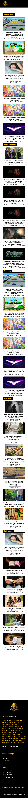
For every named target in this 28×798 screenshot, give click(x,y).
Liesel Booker (10, 38)
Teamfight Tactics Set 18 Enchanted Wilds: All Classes (14, 118)
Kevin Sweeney (10, 184)
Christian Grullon (10, 245)
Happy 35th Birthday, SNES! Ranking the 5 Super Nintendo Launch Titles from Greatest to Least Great (14, 35)
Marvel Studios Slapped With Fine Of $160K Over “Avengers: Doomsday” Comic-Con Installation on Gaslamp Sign (14, 264)
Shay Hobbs (10, 164)
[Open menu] (24, 4)
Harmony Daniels (14, 441)
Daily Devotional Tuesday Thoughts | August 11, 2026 (14, 628)
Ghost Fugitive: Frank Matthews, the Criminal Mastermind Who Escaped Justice (14, 416)
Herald (7, 761)
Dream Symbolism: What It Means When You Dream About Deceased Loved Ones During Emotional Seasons (14, 78)
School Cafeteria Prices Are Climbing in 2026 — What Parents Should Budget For (14, 438)
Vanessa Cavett (10, 573)
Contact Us (8, 774)
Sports (7, 758)
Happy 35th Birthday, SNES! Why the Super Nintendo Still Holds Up (14, 57)
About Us (8, 772)
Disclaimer (15, 794)
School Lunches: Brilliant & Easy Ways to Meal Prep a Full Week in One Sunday (14, 523)
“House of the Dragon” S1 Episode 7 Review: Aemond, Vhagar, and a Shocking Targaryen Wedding (14, 222)
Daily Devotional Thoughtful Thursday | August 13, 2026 (14, 590)
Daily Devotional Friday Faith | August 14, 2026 (14, 571)
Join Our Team (9, 777)
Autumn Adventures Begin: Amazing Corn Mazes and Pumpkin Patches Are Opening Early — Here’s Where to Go (14, 460)
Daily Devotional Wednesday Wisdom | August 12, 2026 (14, 609)
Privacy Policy (7, 794)
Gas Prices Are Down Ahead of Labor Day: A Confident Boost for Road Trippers (14, 482)
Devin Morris (10, 101)
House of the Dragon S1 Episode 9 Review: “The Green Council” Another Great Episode (14, 181)
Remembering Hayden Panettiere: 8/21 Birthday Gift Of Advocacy (14, 161)
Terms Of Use (22, 794)
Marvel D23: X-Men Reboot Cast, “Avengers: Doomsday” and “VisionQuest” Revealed (14, 242)
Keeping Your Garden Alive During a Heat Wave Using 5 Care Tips (14, 503)
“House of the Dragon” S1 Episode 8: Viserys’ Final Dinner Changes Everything (14, 201)
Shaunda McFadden (15, 81)
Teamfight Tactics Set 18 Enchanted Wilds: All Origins (14, 99)
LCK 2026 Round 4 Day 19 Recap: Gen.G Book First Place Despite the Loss (14, 138)
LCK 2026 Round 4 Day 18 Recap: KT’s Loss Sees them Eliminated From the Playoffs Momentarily (14, 392)
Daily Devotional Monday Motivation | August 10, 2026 (14, 647)
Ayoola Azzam (10, 506)
